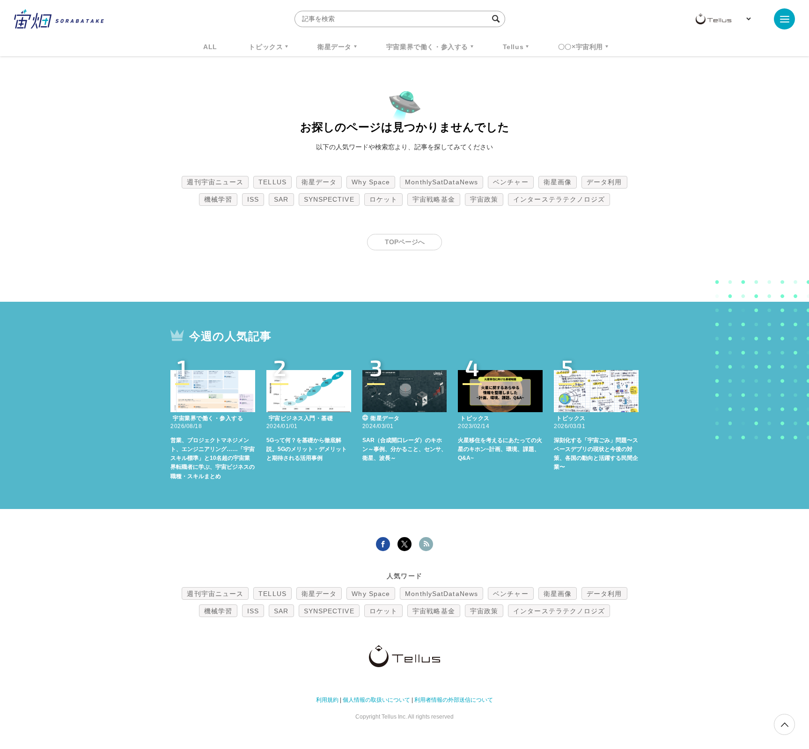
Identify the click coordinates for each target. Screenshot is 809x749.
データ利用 (604, 182)
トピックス (266, 47)
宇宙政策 (484, 199)
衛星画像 (558, 182)
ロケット (383, 199)
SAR (281, 199)
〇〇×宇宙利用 (580, 47)
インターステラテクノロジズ (559, 199)
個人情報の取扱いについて (376, 700)
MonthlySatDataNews (441, 182)
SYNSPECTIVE (329, 199)
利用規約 (327, 700)
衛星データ (334, 47)
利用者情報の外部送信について (453, 700)
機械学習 (218, 199)
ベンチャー (511, 182)
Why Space (371, 182)
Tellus (513, 47)
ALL (210, 47)
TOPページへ (405, 242)
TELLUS (272, 182)
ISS (253, 199)
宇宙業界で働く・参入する (427, 47)
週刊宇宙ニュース (215, 182)
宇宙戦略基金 (433, 199)
